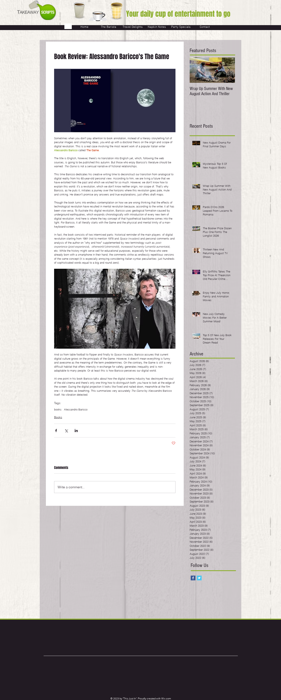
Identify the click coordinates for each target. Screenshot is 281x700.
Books (58, 417)
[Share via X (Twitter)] (66, 430)
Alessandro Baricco (75, 409)
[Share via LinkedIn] (76, 430)
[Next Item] (228, 70)
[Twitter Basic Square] (199, 578)
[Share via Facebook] (56, 430)
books (58, 409)
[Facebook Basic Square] (193, 578)
